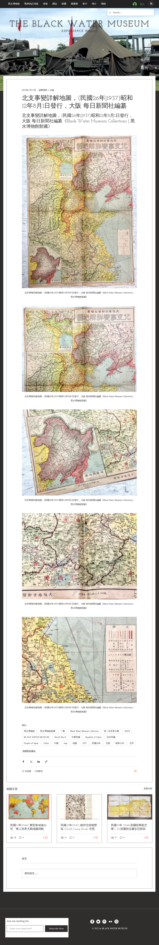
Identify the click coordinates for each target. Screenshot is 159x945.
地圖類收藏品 (29, 751)
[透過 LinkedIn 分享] (38, 761)
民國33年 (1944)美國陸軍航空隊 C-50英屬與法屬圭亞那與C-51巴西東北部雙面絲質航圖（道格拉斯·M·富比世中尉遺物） (129, 827)
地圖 (75, 743)
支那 (108, 743)
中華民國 (75, 737)
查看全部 (148, 788)
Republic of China (93, 737)
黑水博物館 (29, 731)
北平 (131, 743)
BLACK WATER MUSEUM (36, 737)
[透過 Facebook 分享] (23, 761)
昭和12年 (120, 743)
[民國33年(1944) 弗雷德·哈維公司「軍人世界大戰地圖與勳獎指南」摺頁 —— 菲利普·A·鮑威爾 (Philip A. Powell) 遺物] (29, 807)
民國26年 (96, 743)
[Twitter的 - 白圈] (98, 922)
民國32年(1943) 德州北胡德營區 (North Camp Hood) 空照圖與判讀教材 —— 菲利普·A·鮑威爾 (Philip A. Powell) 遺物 (79, 827)
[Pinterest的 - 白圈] (104, 922)
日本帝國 (111, 737)
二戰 (63, 731)
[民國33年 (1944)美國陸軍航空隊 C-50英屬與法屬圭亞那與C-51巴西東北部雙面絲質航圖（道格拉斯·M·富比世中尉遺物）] (129, 807)
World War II (60, 737)
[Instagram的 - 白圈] (116, 922)
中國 (56, 743)
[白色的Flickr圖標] (110, 922)
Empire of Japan (31, 743)
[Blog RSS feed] (151, 3)
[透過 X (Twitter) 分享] (31, 761)
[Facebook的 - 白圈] (92, 922)
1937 (84, 743)
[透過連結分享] (46, 761)
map (65, 743)
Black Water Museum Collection (84, 731)
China (46, 743)
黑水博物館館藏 (47, 731)
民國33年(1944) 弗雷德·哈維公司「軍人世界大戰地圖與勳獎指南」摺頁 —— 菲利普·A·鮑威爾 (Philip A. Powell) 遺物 (28, 827)
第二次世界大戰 (111, 731)
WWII (127, 731)
